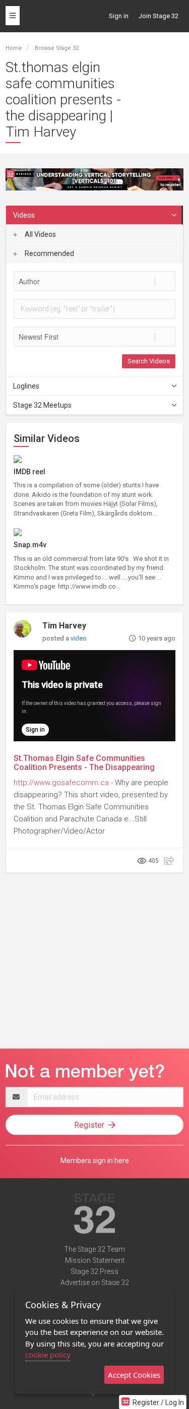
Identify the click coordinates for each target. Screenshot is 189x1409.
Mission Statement (94, 1260)
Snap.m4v (30, 545)
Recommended (48, 253)
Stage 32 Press (94, 1271)
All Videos (39, 234)
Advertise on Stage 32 (94, 1282)
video (79, 638)
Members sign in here (94, 1161)
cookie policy (48, 1355)
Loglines (26, 386)
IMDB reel (29, 472)
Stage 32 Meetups (42, 405)
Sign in (119, 16)
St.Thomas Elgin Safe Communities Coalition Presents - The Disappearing (84, 762)
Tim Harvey (64, 625)
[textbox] (94, 281)
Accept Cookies (134, 1375)
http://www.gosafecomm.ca (61, 782)
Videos (24, 215)
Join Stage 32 (158, 16)
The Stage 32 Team (94, 1249)
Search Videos (149, 361)
